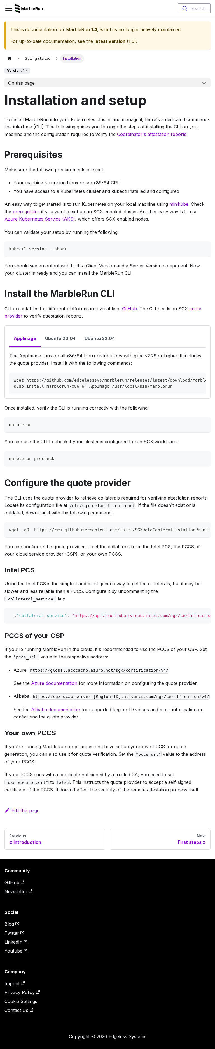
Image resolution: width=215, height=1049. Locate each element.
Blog (9, 924)
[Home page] (9, 58)
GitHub (129, 308)
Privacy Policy (19, 992)
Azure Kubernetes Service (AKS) (39, 219)
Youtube (13, 951)
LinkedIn (13, 942)
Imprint (12, 983)
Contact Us (16, 1010)
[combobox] (194, 8)
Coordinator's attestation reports (151, 134)
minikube (178, 204)
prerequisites (26, 211)
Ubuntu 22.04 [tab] (100, 338)
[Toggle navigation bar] (8, 8)
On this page (21, 83)
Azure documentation (54, 683)
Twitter (11, 933)
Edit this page (25, 810)
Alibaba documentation (55, 709)
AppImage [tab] (25, 338)
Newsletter (15, 891)
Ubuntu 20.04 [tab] (60, 338)
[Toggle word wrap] (188, 379)
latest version (109, 41)
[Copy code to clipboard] (203, 248)
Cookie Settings (20, 1001)
